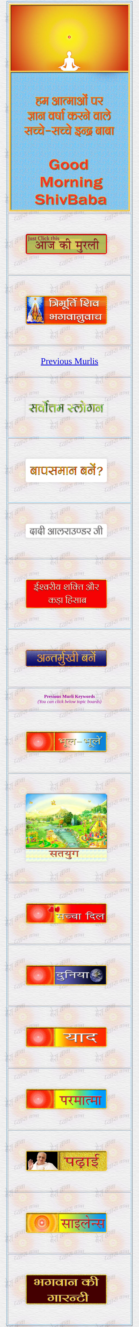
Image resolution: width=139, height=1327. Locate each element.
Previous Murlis (69, 361)
